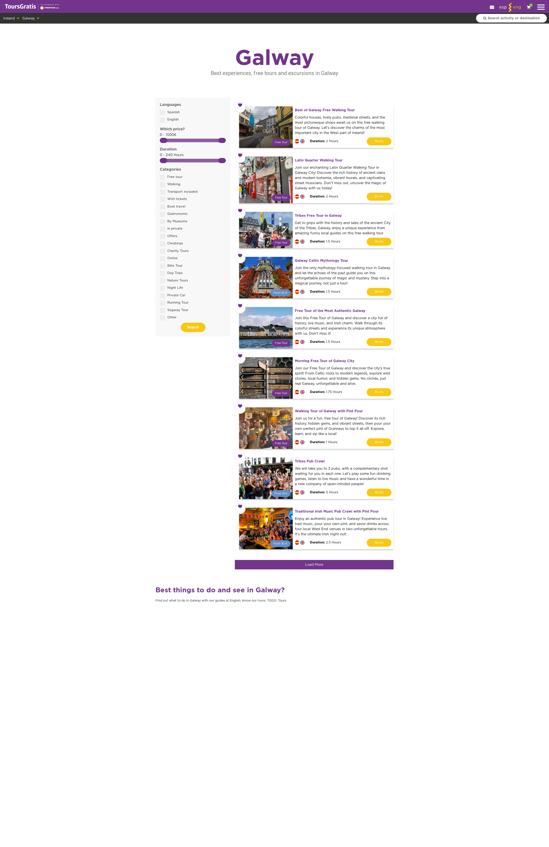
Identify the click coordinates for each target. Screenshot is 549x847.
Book (379, 141)
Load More (314, 564)
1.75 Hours (326, 392)
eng (517, 7)
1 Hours (323, 442)
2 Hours (324, 141)
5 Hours (324, 492)
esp (503, 7)
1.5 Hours (325, 241)
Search (193, 327)
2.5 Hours (325, 542)
